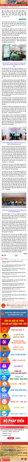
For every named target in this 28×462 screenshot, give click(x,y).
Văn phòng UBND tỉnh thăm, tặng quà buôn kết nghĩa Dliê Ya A (14, 295)
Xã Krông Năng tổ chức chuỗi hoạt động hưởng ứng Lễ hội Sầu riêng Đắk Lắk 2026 (13, 288)
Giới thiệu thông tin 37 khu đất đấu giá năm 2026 (12, 262)
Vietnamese (21, 0)
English (25, 0)
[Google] (5, 255)
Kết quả (17, 438)
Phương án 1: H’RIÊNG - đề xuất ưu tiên (10, 431)
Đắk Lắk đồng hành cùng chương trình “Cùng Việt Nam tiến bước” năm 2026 (13, 269)
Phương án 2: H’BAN (6, 433)
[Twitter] (4, 255)
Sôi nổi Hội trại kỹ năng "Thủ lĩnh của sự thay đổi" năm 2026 (13, 291)
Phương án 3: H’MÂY (6, 435)
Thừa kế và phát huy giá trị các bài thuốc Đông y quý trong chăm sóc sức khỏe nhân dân (13, 284)
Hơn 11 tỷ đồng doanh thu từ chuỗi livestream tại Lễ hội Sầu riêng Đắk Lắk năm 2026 (14, 265)
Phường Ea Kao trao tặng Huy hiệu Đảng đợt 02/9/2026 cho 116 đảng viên (14, 273)
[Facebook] (2, 255)
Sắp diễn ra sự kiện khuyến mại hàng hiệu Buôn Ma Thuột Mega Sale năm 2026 (14, 280)
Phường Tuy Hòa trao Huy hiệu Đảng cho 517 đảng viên (14, 276)
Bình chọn (11, 438)
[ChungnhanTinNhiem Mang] (21, 453)
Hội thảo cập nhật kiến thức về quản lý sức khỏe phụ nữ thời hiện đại (13, 299)
